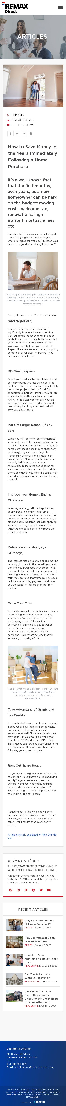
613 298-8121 (19, 1064)
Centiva (39, 1102)
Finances (17, 115)
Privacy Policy (25, 1094)
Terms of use (42, 1094)
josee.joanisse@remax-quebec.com (34, 1067)
